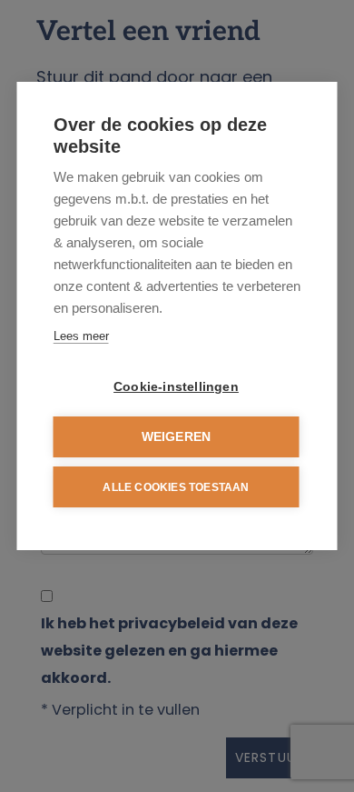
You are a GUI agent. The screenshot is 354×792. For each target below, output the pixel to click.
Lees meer (81, 336)
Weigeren (176, 437)
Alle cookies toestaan (176, 487)
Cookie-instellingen (176, 387)
